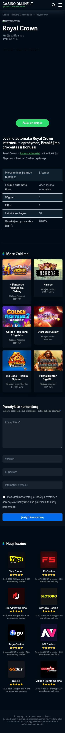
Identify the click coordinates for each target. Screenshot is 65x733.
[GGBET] (16, 676)
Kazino (5, 15)
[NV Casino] (48, 640)
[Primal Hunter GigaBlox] (48, 370)
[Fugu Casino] (16, 640)
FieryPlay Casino (16, 608)
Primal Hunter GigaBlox (48, 377)
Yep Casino (16, 571)
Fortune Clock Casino (22, 15)
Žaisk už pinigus (32, 123)
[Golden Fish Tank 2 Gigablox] (16, 326)
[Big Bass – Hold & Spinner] (16, 370)
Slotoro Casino (48, 608)
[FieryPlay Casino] (16, 603)
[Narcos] (48, 278)
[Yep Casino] (16, 567)
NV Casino (48, 644)
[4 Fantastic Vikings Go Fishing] (16, 278)
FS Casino (48, 571)
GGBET (16, 681)
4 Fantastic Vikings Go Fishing (17, 288)
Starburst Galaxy (48, 331)
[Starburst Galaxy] (48, 326)
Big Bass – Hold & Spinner (17, 377)
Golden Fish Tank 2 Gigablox (17, 333)
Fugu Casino (16, 644)
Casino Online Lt (17, 4)
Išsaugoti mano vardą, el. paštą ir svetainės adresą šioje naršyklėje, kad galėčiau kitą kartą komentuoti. (29, 502)
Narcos (48, 284)
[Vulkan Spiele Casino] (48, 676)
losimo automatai (30, 153)
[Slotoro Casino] (48, 603)
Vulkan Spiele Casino (49, 681)
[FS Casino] (48, 567)
